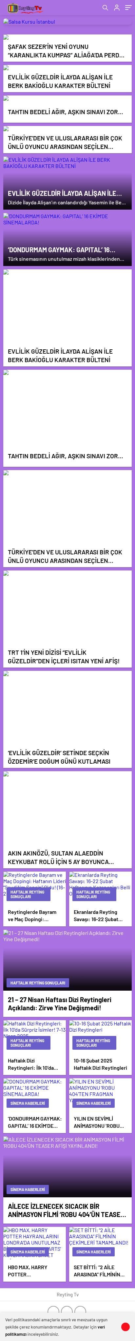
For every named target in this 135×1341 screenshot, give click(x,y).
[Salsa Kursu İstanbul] (67, 21)
